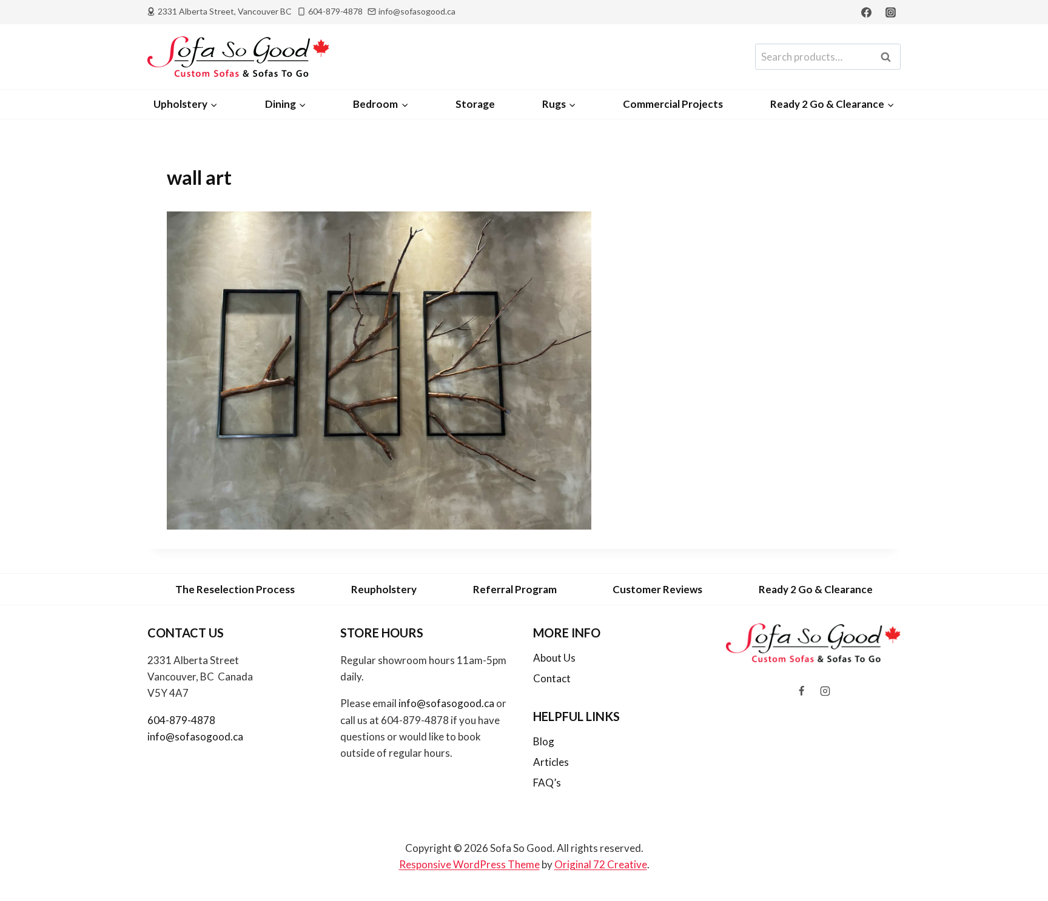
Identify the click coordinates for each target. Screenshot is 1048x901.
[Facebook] (866, 12)
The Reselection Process (235, 589)
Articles (551, 762)
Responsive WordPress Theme (469, 864)
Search (889, 57)
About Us (554, 657)
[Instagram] (890, 12)
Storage (475, 104)
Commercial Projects (673, 104)
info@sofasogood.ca (195, 736)
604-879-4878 (181, 720)
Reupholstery (384, 589)
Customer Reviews (657, 589)
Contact (552, 678)
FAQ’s (547, 782)
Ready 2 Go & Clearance (816, 589)
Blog (543, 741)
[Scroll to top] (1018, 859)
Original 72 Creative (600, 864)
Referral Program (515, 589)
